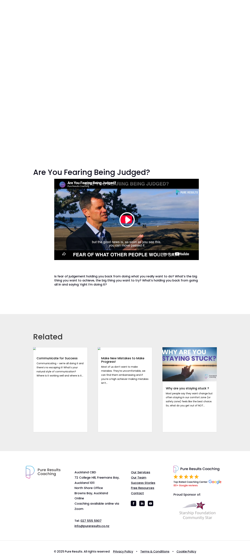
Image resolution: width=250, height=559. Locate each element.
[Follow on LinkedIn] (142, 503)
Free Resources (156, 14)
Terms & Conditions (154, 551)
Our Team (102, 14)
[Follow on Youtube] (150, 503)
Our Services (140, 472)
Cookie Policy (186, 551)
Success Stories (129, 14)
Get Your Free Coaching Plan (214, 11)
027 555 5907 (91, 521)
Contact (178, 14)
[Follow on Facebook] (133, 503)
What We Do (77, 14)
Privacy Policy (123, 551)
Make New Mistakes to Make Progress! (122, 360)
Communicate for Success (57, 358)
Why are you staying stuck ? (187, 388)
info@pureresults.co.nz (91, 526)
